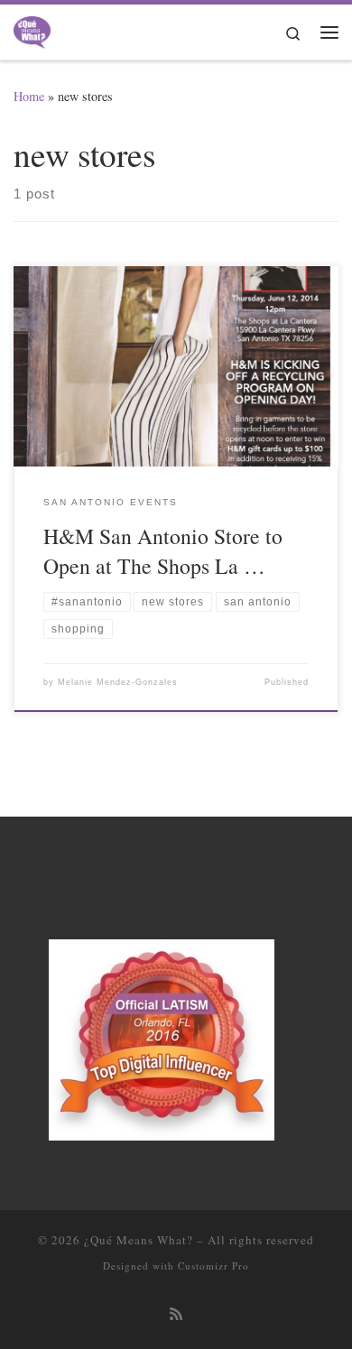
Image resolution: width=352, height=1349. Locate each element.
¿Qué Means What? (138, 1240)
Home (29, 96)
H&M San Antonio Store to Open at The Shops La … (163, 551)
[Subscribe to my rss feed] (176, 1314)
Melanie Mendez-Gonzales (118, 682)
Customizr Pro (213, 1265)
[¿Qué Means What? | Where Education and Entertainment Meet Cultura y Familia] (32, 28)
